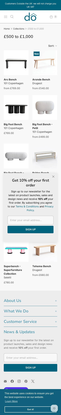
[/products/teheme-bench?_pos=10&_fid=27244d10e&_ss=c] (44, 249)
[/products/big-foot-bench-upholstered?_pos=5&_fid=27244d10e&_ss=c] (16, 156)
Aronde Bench (41, 79)
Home (7, 28)
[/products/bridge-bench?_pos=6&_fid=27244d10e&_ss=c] (44, 156)
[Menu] (6, 16)
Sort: (50, 45)
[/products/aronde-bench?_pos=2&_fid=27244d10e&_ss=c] (44, 62)
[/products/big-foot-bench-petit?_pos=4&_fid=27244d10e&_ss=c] (44, 107)
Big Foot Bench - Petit (42, 126)
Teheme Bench (41, 266)
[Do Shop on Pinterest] (27, 381)
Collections (18, 28)
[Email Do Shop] (7, 381)
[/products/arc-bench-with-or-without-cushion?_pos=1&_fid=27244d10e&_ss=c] (16, 62)
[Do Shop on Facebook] (14, 381)
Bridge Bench (40, 172)
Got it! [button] (30, 409)
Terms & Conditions (27, 206)
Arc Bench (10, 79)
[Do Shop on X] (34, 381)
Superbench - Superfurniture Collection (13, 270)
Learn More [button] (11, 401)
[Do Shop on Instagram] (21, 381)
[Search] (12, 16)
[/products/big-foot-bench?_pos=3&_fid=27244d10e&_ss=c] (16, 107)
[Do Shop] (30, 16)
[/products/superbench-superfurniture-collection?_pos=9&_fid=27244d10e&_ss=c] (16, 249)
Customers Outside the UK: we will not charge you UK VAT (30, 5)
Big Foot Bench (13, 124)
